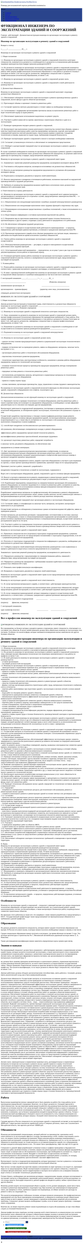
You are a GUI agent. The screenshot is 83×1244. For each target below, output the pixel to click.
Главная (8, 13)
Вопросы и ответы (12, 19)
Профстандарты (11, 17)
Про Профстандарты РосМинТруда (24, 2)
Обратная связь (10, 20)
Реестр (7, 15)
